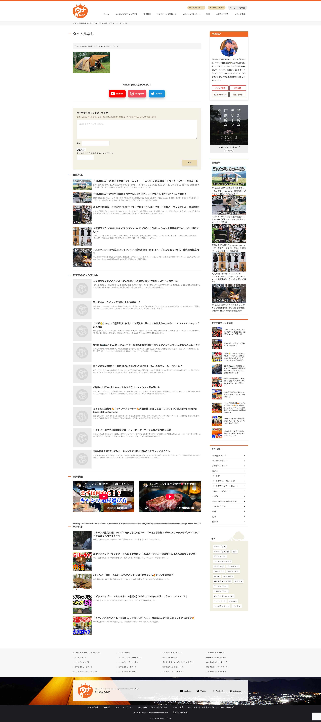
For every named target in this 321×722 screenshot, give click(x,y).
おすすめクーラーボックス (128, 662)
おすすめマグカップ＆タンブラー (87, 672)
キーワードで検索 (237, 8)
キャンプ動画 (220, 88)
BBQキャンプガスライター (216, 657)
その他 (215, 496)
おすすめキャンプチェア (215, 653)
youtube (233, 601)
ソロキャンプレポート (191, 14)
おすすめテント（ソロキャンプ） (130, 657)
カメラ (215, 471)
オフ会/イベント (219, 456)
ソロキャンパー (220, 586)
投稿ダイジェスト (219, 466)
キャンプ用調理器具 (169, 657)
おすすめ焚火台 (124, 653)
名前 (79, 143)
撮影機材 (147, 14)
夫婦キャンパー (220, 591)
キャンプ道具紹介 (221, 552)
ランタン (236, 606)
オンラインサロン (217, 8)
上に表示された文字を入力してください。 (96, 153)
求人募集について (196, 8)
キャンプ (216, 476)
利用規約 (106, 707)
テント (217, 576)
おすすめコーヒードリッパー (173, 672)
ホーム (106, 14)
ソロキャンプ (219, 556)
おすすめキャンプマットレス (173, 667)
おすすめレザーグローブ (83, 667)
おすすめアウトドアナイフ (216, 672)
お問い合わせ (238, 95)
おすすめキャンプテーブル (172, 653)
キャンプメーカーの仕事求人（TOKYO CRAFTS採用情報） (211, 707)
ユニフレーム (219, 601)
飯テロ (215, 522)
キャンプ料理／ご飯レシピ (223, 481)
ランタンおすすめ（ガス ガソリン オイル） (178, 662)
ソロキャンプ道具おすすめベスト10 (88, 653)
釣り (214, 517)
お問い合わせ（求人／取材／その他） (153, 707)
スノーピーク (232, 566)
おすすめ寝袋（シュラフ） (128, 672)
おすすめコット (80, 657)
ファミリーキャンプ (222, 561)
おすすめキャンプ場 (82, 662)
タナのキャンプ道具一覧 (166, 14)
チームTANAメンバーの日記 (224, 501)
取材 (208, 14)
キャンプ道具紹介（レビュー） (225, 486)
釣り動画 (237, 88)
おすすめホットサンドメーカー (217, 662)
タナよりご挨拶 (92, 707)
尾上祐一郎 (218, 566)
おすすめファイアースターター (217, 667)
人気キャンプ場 (222, 14)
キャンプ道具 (219, 547)
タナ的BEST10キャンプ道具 (126, 14)
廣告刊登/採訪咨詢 (180, 712)
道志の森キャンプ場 (222, 581)
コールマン (218, 571)
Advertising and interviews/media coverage (151, 712)
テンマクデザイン (221, 606)
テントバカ (228, 576)
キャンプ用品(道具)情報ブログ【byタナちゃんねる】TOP (92, 23)
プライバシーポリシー (124, 707)
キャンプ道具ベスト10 (223, 596)
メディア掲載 (240, 14)
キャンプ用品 (232, 571)
